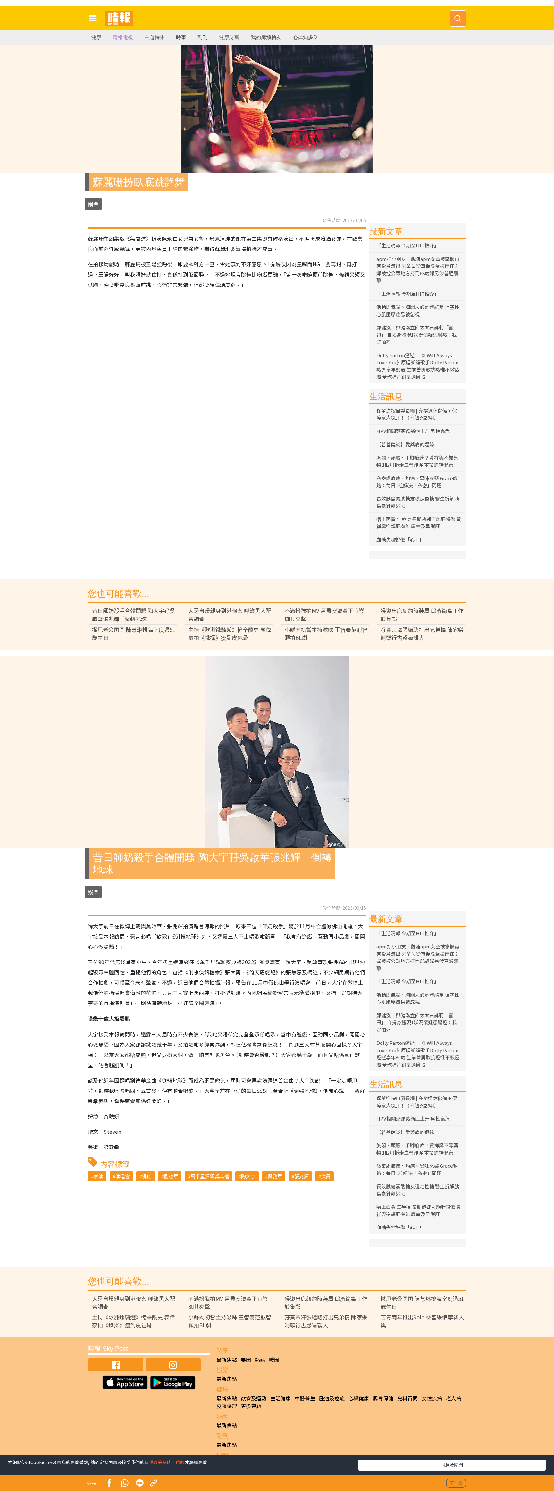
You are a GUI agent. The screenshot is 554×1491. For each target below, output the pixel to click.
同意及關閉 (452, 1465)
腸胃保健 (383, 1398)
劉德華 (171, 1176)
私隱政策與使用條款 (164, 1462)
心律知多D (305, 37)
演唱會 (122, 1176)
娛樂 (93, 204)
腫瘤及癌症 (332, 1398)
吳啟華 (275, 1176)
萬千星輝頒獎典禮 (209, 1176)
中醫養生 (305, 1398)
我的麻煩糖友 (266, 37)
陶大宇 (248, 1176)
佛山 (147, 1176)
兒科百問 (407, 1398)
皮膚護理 (226, 1406)
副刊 (202, 37)
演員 (326, 1176)
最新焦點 (226, 1359)
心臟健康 (358, 1398)
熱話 (260, 1359)
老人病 (453, 1398)
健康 (96, 37)
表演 (98, 1176)
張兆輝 (301, 1176)
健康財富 (229, 37)
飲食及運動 (253, 1398)
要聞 (246, 1359)
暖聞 (274, 1359)
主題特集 (154, 37)
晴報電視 (123, 37)
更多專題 (251, 1406)
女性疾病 (432, 1398)
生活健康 (280, 1398)
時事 (181, 37)
